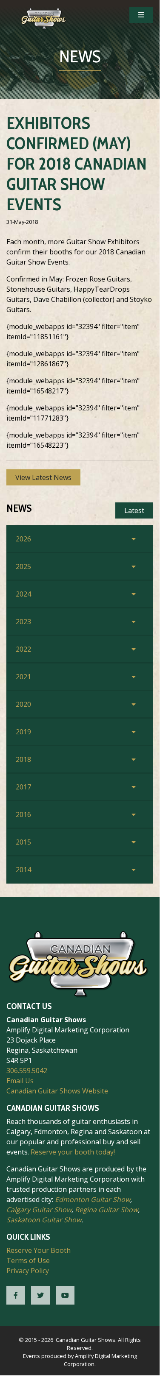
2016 (23, 814)
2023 (23, 621)
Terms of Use (28, 1260)
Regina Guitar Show (106, 1209)
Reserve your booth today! (73, 1152)
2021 (23, 676)
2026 (23, 539)
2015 (23, 842)
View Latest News (43, 477)
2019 (23, 731)
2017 (23, 787)
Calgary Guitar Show (38, 1209)
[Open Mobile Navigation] (141, 15)
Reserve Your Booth (38, 1250)
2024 (23, 594)
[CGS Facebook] (15, 1295)
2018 (23, 759)
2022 (23, 649)
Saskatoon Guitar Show (43, 1219)
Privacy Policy (27, 1270)
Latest (134, 510)
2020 (23, 704)
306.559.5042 (26, 1070)
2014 (23, 869)
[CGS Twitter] (40, 1295)
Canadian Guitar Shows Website (57, 1091)
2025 (23, 566)
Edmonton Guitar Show (92, 1199)
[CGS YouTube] (65, 1295)
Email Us (20, 1080)
